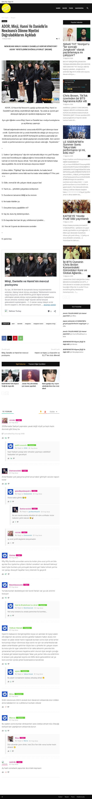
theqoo (4, 21)
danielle (19, 324)
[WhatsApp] (20, 338)
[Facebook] (4, 338)
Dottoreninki (28, 494)
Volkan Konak (28, 674)
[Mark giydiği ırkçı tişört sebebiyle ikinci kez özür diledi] (51, 375)
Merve (26, 741)
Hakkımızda (79, 8)
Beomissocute (28, 608)
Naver (64, 8)
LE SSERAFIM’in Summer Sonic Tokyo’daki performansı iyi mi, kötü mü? (74, 147)
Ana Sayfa (5, 18)
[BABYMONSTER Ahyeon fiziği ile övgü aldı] (10, 375)
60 (89, 58)
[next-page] (7, 393)
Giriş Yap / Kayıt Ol (7, 2)
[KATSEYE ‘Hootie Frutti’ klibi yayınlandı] (76, 206)
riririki (25, 448)
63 (89, 104)
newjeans (28, 324)
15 (59, 39)
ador (13, 324)
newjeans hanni (38, 324)
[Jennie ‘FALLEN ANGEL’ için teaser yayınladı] (30, 375)
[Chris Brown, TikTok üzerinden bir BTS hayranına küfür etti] (76, 86)
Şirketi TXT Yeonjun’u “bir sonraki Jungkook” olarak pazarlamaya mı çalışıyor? (76, 50)
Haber (58, 8)
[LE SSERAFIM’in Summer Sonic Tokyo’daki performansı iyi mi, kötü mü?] (76, 132)
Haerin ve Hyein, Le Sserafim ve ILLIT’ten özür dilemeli (47, 354)
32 (89, 156)
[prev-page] (3, 393)
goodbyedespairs (34, 511)
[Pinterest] (15, 338)
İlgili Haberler (21, 364)
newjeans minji (50, 324)
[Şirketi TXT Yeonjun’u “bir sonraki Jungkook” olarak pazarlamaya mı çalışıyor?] (76, 34)
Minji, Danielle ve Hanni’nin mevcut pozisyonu (15, 354)
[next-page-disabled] (68, 297)
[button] (87, 8)
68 (89, 222)
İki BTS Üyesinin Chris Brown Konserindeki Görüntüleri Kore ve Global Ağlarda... (75, 267)
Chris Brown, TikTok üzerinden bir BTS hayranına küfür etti (75, 98)
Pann (71, 8)
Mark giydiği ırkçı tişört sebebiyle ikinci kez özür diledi (50, 386)
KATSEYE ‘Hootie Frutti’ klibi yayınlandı (76, 217)
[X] (9, 338)
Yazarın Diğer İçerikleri (37, 364)
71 (89, 276)
